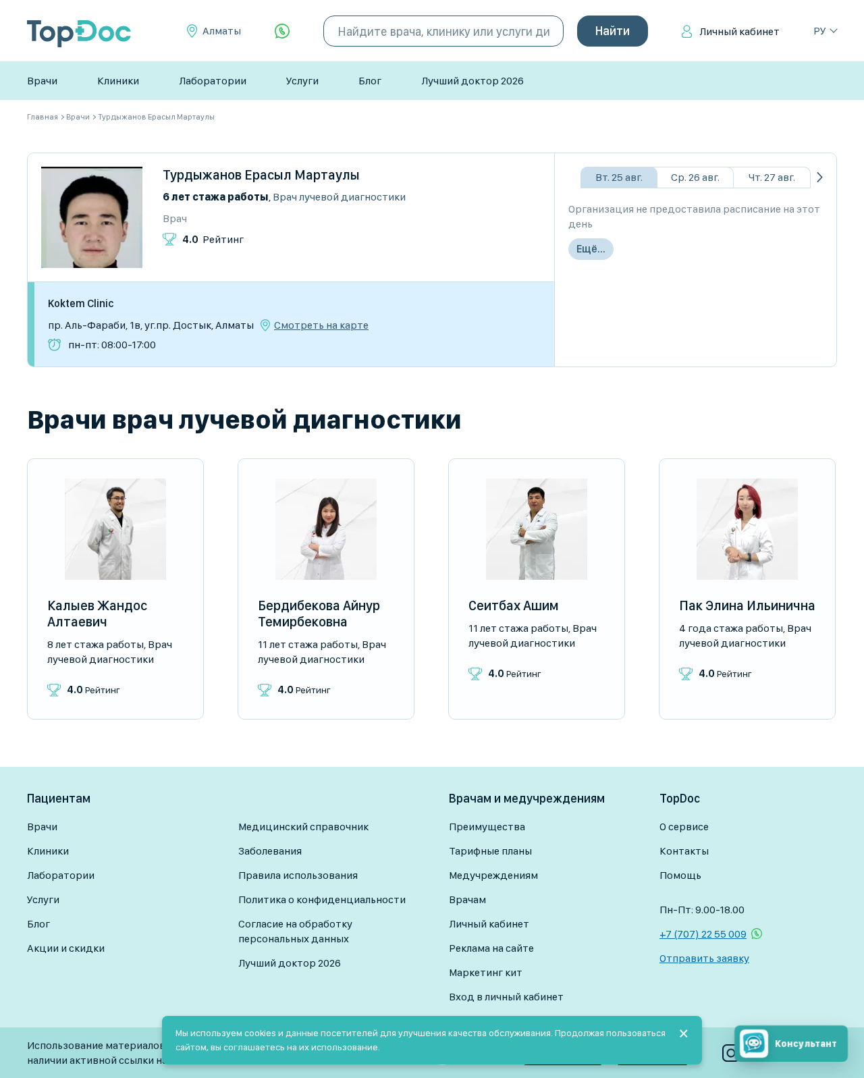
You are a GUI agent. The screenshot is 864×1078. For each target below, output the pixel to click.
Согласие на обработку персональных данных (295, 931)
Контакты (684, 850)
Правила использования (298, 875)
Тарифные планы (490, 850)
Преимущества (487, 826)
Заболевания (270, 850)
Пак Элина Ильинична (747, 605)
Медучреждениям (493, 875)
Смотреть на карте (321, 325)
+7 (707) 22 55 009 (703, 933)
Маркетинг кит (485, 972)
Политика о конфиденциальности (322, 899)
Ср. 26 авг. (695, 177)
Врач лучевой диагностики (339, 196)
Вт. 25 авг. (619, 177)
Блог (369, 80)
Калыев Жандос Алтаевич (97, 613)
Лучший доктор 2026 (472, 80)
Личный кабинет (739, 31)
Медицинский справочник (303, 826)
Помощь (680, 875)
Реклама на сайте (491, 948)
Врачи (42, 80)
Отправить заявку (704, 958)
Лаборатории (212, 80)
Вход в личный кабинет (506, 996)
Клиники (118, 80)
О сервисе (684, 826)
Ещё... (590, 248)
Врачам (467, 899)
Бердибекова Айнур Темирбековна (319, 613)
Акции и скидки (66, 948)
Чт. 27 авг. (772, 177)
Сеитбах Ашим (513, 605)
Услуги (302, 80)
